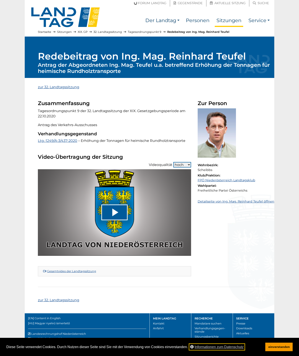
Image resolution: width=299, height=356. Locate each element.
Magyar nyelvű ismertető (52, 323)
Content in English (48, 318)
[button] (178, 21)
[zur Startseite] (65, 17)
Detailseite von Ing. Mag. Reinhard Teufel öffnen (236, 201)
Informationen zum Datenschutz (219, 347)
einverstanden (279, 347)
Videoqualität (160, 165)
